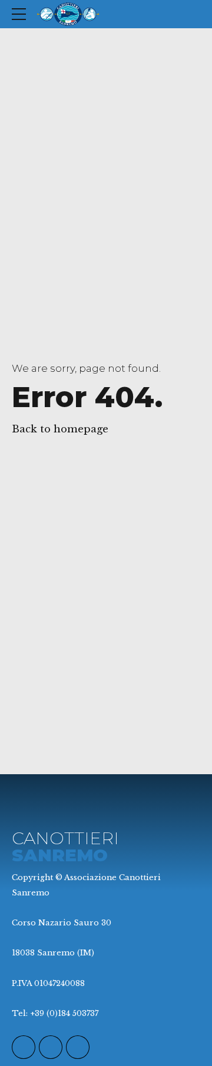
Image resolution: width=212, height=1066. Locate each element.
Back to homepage (60, 429)
